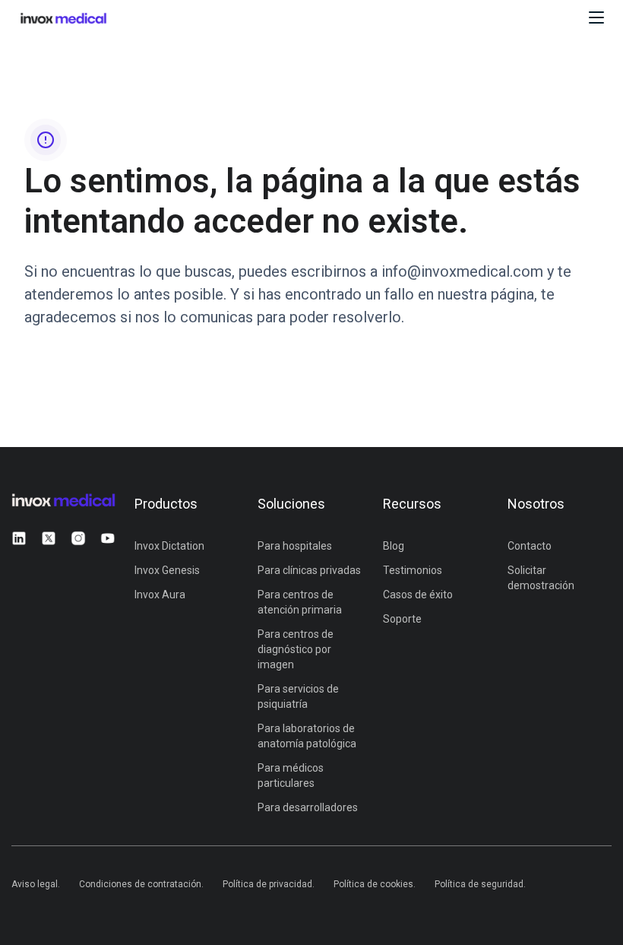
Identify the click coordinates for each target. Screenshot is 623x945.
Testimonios (412, 570)
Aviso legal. (35, 884)
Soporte (402, 619)
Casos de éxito (418, 594)
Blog (393, 546)
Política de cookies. (375, 884)
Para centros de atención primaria (300, 602)
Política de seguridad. (480, 884)
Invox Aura (159, 594)
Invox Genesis (167, 570)
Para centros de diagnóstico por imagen (296, 649)
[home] (108, 18)
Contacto (530, 546)
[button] (596, 17)
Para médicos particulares (291, 775)
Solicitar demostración (541, 577)
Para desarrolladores (308, 807)
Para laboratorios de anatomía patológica (307, 736)
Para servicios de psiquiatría (298, 696)
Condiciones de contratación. (141, 884)
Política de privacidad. (269, 884)
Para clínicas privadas (309, 570)
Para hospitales (295, 546)
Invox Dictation (169, 546)
